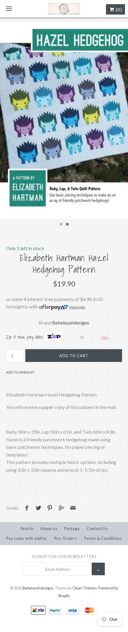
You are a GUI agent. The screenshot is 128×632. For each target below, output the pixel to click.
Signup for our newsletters (64, 556)
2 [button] (67, 225)
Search (27, 528)
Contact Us (97, 528)
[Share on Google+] (62, 508)
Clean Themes (84, 588)
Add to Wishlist (20, 372)
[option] (64, 120)
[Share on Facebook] (28, 508)
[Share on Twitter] (40, 508)
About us (48, 528)
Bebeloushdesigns (70, 322)
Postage (72, 528)
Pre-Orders (65, 538)
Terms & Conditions (103, 538)
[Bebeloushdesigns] (64, 9)
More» (104, 337)
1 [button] (61, 225)
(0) (118, 9)
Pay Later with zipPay (26, 538)
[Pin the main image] (51, 508)
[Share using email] (73, 508)
